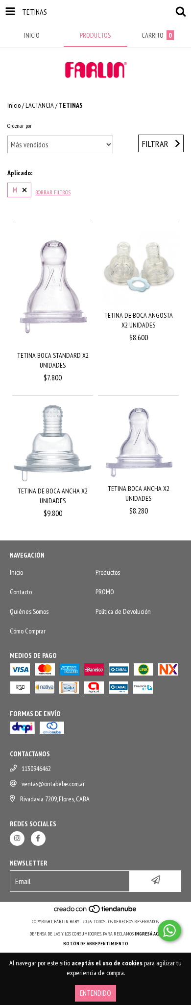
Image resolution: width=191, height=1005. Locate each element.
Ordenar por (19, 125)
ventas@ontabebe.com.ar (53, 783)
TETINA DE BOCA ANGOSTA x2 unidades (138, 320)
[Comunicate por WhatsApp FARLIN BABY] (169, 930)
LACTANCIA (39, 105)
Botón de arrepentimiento (95, 943)
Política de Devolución (123, 611)
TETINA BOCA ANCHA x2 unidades (138, 493)
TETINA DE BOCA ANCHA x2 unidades (53, 496)
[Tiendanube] (96, 912)
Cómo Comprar (28, 631)
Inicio (14, 105)
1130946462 (36, 768)
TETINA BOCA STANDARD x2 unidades (53, 360)
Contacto (21, 591)
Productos (108, 572)
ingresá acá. (148, 934)
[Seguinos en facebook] (38, 838)
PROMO (105, 591)
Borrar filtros (53, 192)
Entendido (95, 993)
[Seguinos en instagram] (17, 838)
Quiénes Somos (29, 611)
